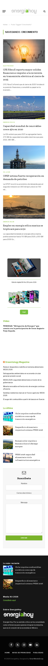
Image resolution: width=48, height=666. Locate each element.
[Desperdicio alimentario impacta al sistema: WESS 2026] (8, 430)
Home (7, 653)
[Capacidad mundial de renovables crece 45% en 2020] (24, 107)
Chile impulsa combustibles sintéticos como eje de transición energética (28, 416)
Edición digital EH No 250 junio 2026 (24, 282)
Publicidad (38, 653)
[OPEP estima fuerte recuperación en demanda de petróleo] (24, 157)
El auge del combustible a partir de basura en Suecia (23, 399)
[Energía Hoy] (24, 11)
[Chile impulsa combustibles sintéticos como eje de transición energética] (8, 417)
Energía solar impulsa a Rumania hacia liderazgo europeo (26, 444)
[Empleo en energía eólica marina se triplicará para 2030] (24, 207)
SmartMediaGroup (36, 659)
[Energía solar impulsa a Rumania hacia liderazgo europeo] (8, 444)
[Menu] (4, 11)
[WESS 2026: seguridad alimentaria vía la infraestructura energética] (8, 458)
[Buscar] (44, 11)
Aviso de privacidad (21, 653)
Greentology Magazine (17, 362)
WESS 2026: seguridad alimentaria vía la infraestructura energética (27, 457)
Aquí (24, 312)
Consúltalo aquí (9, 600)
